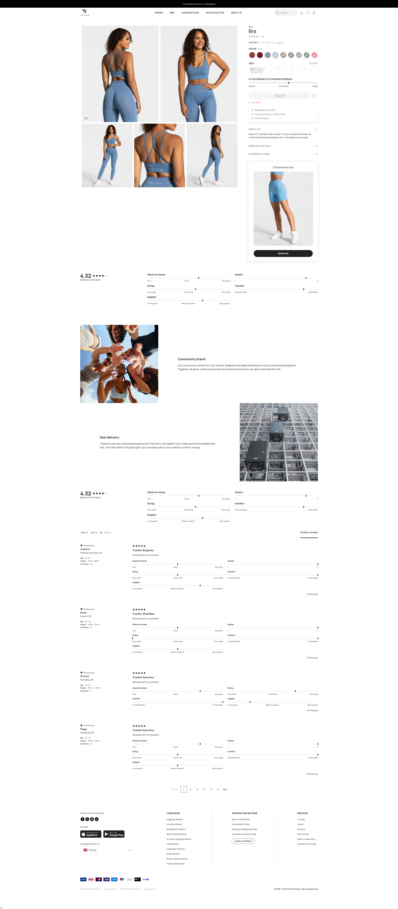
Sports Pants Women (177, 834)
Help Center (303, 834)
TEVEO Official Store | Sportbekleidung (300, 889)
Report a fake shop (306, 839)
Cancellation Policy (241, 824)
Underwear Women (176, 849)
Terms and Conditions (90, 889)
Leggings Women (175, 819)
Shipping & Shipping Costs (244, 829)
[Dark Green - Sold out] (307, 55)
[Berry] (252, 55)
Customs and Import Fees (244, 834)
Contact (301, 819)
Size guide (313, 62)
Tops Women (173, 843)
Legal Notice (149, 889)
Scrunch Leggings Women (179, 839)
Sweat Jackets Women (177, 858)
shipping (280, 42)
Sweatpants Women (176, 829)
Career (300, 824)
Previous (175, 789)
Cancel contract (243, 841)
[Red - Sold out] (314, 55)
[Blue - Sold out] (275, 55)
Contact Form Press (306, 843)
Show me (283, 253)
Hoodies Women (174, 824)
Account (301, 829)
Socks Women (173, 853)
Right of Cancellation (130, 889)
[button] (286, 12)
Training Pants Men (176, 863)
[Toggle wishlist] (314, 95)
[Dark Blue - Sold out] (291, 55)
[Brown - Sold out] (283, 55)
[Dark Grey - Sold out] (299, 55)
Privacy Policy (110, 889)
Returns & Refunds (241, 819)
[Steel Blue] (268, 55)
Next (225, 789)
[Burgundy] (260, 55)
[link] (314, 12)
